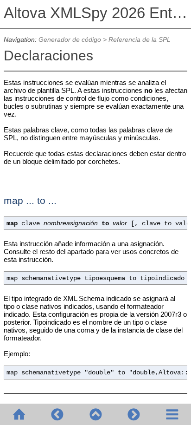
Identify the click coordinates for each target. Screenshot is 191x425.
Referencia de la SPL (139, 39)
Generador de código (69, 39)
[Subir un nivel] (95, 414)
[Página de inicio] (19, 414)
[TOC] (172, 414)
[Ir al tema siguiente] (134, 414)
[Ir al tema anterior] (57, 414)
